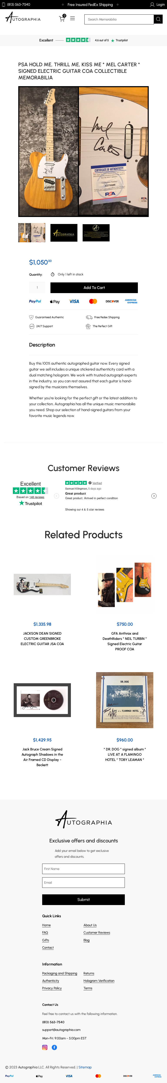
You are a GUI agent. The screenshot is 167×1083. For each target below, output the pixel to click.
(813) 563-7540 (18, 5)
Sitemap (85, 1067)
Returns (89, 973)
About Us (90, 925)
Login (161, 4)
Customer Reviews (97, 932)
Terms (88, 988)
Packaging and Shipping (59, 973)
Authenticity (50, 981)
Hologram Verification (99, 981)
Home (46, 925)
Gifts (45, 940)
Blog (87, 940)
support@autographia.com (61, 1030)
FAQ (45, 932)
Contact (48, 948)
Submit (83, 899)
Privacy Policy (52, 988)
